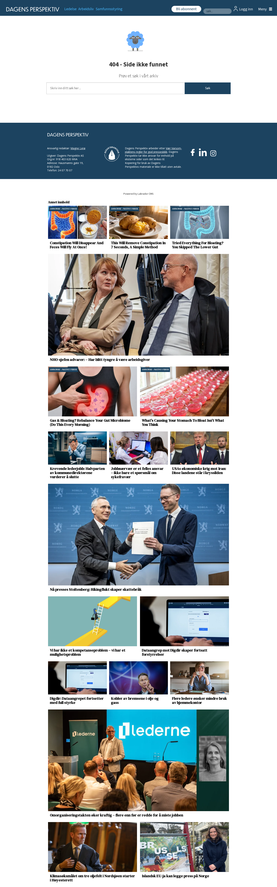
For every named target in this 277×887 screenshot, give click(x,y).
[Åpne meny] (264, 9)
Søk (207, 88)
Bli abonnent (186, 9)
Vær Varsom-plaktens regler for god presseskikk (153, 150)
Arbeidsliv (86, 9)
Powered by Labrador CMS (138, 194)
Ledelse (70, 9)
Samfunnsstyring (109, 9)
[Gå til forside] (31, 9)
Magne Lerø (77, 148)
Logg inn (246, 9)
